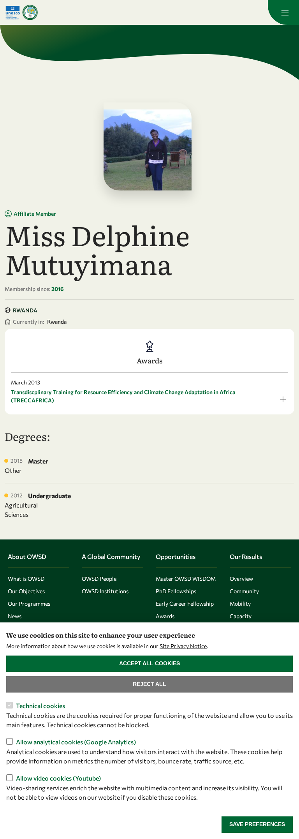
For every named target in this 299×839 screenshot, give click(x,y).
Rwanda (25, 310)
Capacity (241, 616)
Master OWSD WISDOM (186, 578)
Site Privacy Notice (183, 646)
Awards (165, 616)
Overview (241, 578)
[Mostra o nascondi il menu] (283, 12)
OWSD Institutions (105, 591)
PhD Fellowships (176, 591)
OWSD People (99, 578)
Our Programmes (29, 603)
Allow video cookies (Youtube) (58, 778)
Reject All (149, 684)
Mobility (240, 603)
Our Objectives (26, 591)
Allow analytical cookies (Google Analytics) (76, 742)
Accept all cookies (149, 663)
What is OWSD (26, 578)
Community (244, 591)
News (14, 616)
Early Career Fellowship (185, 603)
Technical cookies (40, 705)
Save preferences (257, 824)
